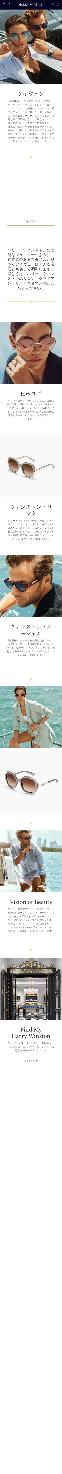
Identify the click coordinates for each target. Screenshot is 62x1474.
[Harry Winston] (31, 5)
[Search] (54, 5)
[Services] (10, 5)
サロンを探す (31, 1061)
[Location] (58, 5)
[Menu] (4, 5)
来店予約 (31, 221)
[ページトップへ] (56, 1468)
